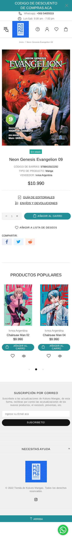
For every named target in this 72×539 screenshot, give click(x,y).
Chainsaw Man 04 (54, 335)
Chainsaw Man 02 (18, 335)
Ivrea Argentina (44, 175)
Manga (49, 170)
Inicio (21, 42)
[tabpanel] (18, 325)
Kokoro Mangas (20, 29)
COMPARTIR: (9, 235)
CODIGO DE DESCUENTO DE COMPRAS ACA (36, 5)
